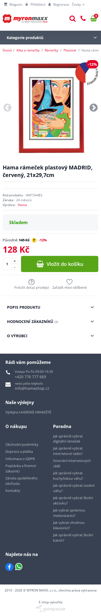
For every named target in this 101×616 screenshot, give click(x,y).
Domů (7, 50)
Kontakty (12, 490)
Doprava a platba (19, 451)
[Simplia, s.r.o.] (50, 609)
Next (93, 108)
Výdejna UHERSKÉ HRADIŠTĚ (28, 412)
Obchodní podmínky (22, 444)
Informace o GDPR (20, 458)
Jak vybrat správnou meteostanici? (69, 513)
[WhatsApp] (18, 567)
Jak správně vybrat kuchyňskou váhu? (68, 476)
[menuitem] (13, 4)
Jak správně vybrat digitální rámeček (68, 439)
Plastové (70, 50)
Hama (22, 205)
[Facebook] (9, 567)
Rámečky (51, 50)
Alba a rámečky (28, 50)
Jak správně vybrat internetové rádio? (68, 451)
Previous (7, 108)
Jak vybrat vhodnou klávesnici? (69, 525)
